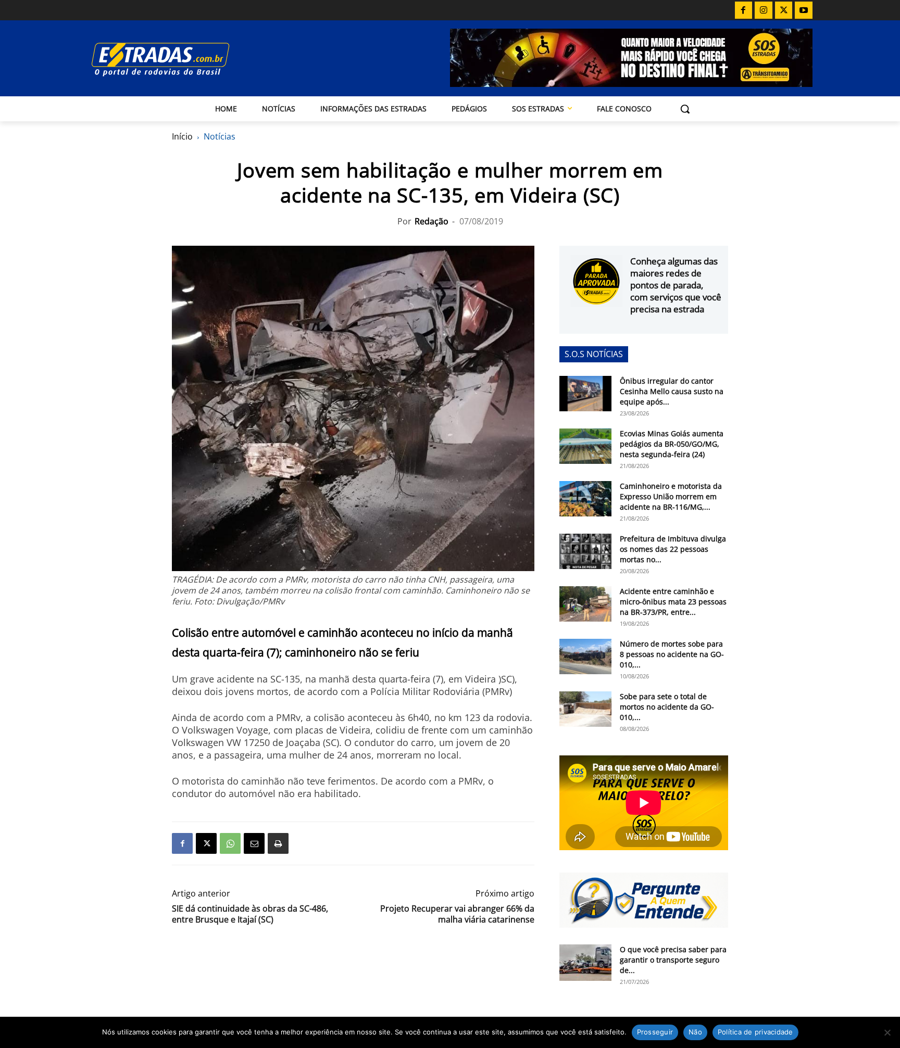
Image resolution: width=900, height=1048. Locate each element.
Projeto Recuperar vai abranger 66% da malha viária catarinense (457, 914)
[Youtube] (804, 10)
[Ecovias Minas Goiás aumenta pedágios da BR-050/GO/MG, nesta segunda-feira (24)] (585, 446)
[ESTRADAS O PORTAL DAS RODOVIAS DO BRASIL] (196, 59)
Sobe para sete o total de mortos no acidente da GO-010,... (667, 706)
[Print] (278, 843)
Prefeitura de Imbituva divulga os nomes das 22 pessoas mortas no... (673, 549)
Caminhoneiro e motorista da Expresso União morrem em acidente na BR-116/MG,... (671, 496)
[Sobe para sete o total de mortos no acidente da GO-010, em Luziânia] (585, 709)
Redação (431, 221)
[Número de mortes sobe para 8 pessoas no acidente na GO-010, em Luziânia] (585, 657)
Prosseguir (655, 1032)
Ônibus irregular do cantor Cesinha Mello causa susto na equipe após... (671, 391)
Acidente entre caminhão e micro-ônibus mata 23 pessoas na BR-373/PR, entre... (673, 601)
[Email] (254, 843)
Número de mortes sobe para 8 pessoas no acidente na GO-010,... (672, 654)
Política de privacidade (755, 1032)
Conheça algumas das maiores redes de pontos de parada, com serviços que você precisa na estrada (675, 285)
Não (695, 1032)
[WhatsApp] (230, 843)
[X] (784, 10)
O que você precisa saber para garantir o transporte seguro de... (673, 959)
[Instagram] (763, 10)
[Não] (887, 1032)
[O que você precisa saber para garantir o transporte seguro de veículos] (585, 962)
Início (182, 136)
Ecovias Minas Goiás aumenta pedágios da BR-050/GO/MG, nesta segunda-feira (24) (671, 443)
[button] (684, 108)
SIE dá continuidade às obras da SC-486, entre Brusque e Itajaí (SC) (250, 914)
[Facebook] (744, 10)
